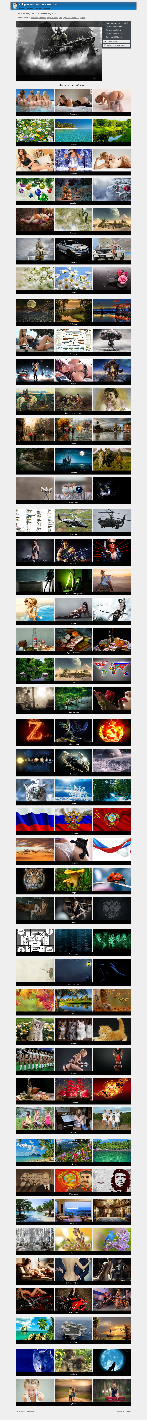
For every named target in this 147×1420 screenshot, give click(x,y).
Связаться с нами (124, 1411)
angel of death (52, 18)
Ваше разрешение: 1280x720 (117, 23)
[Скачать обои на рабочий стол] (59, 81)
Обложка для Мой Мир (114, 33)
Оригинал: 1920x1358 (114, 37)
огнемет (34, 18)
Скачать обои (112, 41)
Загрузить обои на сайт (25, 1411)
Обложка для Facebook (114, 26)
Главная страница (26, 8)
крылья (74, 18)
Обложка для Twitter (113, 30)
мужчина (67, 18)
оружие (81, 18)
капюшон (42, 18)
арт (60, 18)
